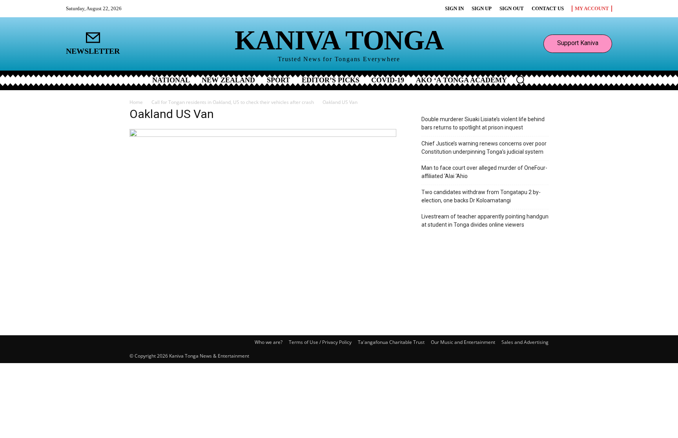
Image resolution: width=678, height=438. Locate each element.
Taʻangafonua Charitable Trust (391, 342)
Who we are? (268, 342)
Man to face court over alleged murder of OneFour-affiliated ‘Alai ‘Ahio (484, 172)
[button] (520, 79)
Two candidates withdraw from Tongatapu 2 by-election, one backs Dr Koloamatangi (481, 196)
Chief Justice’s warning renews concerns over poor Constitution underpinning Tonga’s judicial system (484, 147)
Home (136, 102)
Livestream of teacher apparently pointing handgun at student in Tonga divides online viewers (485, 220)
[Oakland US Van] (262, 134)
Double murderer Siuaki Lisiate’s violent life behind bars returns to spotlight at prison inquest (483, 123)
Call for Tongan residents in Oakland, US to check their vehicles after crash (232, 102)
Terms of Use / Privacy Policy (320, 342)
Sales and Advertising (525, 342)
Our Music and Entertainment (463, 342)
